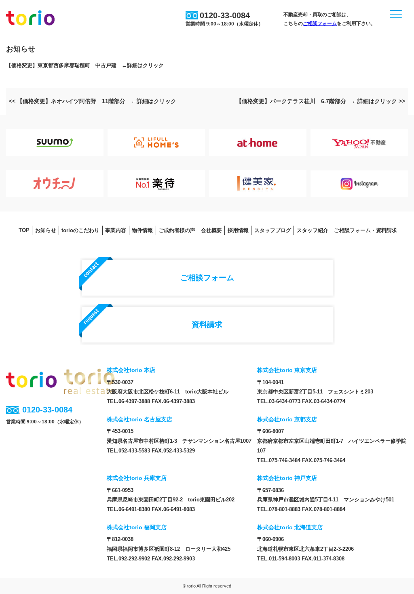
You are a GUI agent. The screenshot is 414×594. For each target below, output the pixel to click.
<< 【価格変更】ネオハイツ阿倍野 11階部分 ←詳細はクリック (92, 101)
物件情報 (142, 230)
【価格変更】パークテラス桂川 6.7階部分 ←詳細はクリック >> (320, 101)
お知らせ (45, 230)
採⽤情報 (238, 230)
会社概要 (211, 230)
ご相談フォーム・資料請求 (365, 230)
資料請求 (207, 324)
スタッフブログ (272, 230)
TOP (24, 230)
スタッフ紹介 (312, 230)
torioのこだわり (80, 230)
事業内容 (115, 230)
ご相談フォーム (320, 23)
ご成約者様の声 (176, 230)
